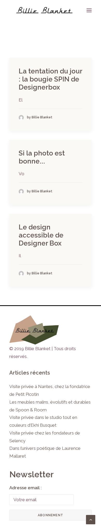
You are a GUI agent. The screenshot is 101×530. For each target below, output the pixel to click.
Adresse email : (25, 487)
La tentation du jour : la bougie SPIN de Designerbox (50, 79)
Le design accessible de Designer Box (41, 235)
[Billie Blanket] (44, 10)
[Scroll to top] (90, 519)
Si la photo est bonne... (42, 157)
